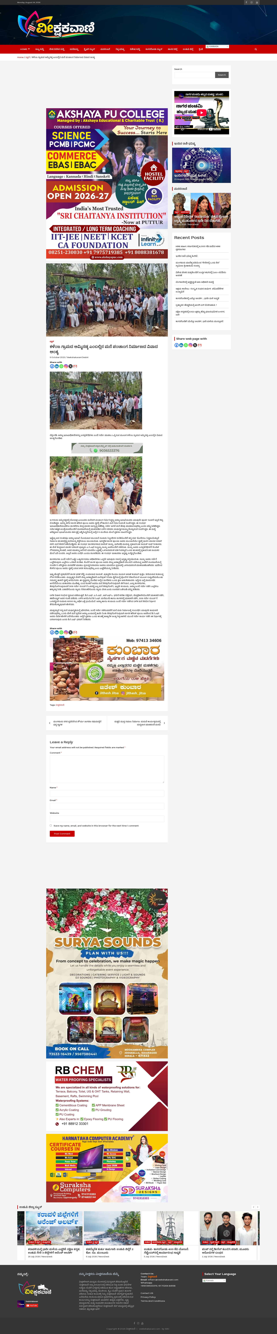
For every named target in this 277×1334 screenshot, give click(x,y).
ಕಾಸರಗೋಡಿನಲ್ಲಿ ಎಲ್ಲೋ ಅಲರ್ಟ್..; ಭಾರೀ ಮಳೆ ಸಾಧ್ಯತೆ (197, 298)
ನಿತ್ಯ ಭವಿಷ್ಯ (120, 49)
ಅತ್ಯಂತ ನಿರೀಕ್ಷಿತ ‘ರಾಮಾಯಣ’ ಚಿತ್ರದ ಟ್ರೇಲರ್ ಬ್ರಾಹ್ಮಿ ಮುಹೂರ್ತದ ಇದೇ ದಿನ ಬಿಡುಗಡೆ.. (201, 219)
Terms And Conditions (153, 1301)
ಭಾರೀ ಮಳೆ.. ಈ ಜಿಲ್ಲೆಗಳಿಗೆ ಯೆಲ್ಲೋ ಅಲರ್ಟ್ (240, 1249)
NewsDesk (193, 224)
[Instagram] (66, 366)
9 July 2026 (49, 1256)
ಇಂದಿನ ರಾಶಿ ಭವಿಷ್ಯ (184, 143)
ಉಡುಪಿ (47, 1242)
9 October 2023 (57, 357)
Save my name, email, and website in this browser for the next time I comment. (96, 825)
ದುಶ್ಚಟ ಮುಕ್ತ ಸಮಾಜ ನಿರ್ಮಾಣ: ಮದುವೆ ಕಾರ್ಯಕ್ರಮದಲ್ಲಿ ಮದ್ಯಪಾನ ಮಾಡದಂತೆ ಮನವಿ (137, 723)
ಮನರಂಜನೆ (105, 49)
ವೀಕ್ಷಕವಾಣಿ (60, 705)
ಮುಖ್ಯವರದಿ (136, 1242)
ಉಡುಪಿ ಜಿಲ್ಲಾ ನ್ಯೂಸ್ (30, 1207)
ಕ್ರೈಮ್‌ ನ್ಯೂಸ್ (89, 49)
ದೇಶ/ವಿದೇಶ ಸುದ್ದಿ (56, 49)
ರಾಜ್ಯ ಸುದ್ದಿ (39, 49)
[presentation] (253, 1207)
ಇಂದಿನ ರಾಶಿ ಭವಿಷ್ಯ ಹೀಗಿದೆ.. (190, 176)
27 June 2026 (224, 1253)
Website (54, 813)
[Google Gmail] (200, 345)
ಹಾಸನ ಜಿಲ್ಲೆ (172, 49)
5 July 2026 (107, 1256)
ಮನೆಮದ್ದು (74, 49)
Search (178, 69)
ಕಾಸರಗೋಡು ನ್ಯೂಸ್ (154, 49)
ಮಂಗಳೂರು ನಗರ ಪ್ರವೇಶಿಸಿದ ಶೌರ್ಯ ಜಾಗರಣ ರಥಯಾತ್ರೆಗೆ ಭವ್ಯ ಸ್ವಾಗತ (77, 723)
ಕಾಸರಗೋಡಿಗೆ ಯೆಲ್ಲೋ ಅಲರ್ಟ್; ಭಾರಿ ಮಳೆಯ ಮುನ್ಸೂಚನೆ (199, 321)
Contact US (147, 1293)
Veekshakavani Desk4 (77, 357)
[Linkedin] (57, 366)
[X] (71, 366)
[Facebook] (52, 366)
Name (53, 787)
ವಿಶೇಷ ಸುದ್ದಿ (135, 49)
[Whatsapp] (61, 366)
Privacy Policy (148, 1297)
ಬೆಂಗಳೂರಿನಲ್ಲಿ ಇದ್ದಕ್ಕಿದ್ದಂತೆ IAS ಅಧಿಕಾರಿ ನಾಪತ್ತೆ (195, 282)
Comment (56, 752)
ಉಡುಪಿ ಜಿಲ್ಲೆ (188, 49)
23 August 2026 (182, 179)
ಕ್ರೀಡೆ (201, 49)
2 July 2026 (165, 1256)
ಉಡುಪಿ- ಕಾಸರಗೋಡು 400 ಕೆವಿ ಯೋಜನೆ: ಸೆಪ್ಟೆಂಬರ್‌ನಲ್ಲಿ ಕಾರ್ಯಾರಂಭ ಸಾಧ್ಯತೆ (124, 1251)
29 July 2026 (180, 224)
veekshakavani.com (201, 179)
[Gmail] (75, 366)
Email (53, 800)
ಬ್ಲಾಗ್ (52, 341)
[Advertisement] (207, 24)
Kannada (213, 46)
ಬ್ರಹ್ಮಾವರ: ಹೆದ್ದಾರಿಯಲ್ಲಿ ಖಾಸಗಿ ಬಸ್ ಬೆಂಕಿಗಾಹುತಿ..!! (196, 305)
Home (23, 49)
